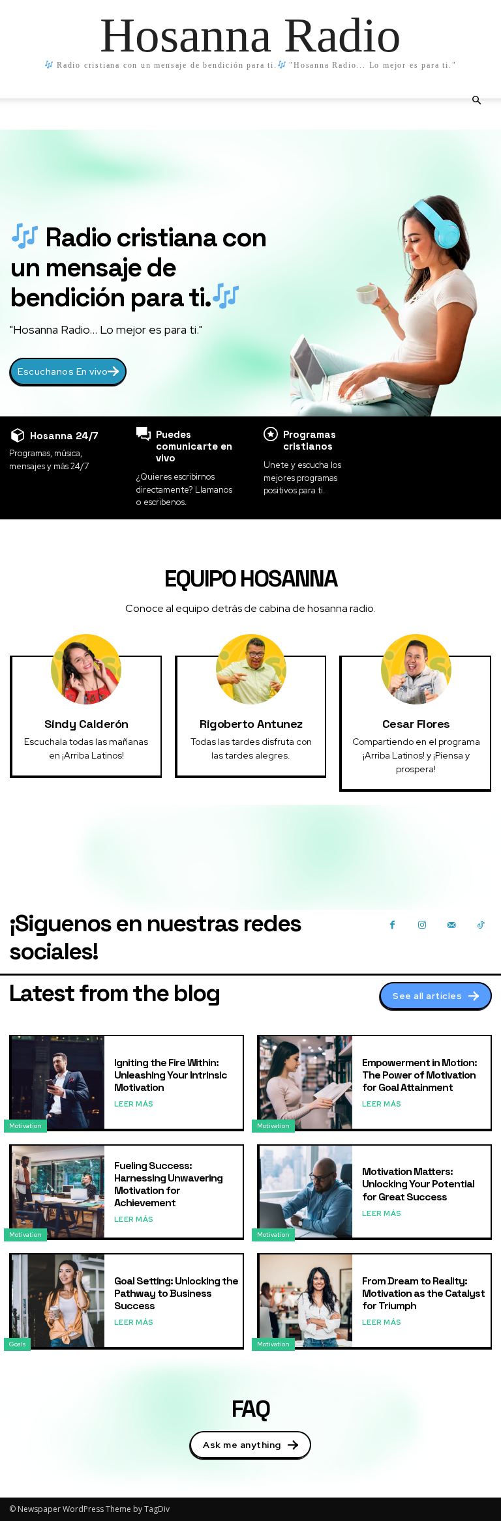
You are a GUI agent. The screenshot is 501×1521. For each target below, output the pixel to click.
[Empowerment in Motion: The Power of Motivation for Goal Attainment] (306, 1082)
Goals (17, 1344)
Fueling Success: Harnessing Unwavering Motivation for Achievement (168, 1184)
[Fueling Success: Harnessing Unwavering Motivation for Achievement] (58, 1192)
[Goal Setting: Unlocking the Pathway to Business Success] (58, 1300)
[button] (476, 100)
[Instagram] (421, 924)
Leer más (134, 1104)
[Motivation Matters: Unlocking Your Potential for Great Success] (306, 1192)
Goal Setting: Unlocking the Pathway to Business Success (176, 1293)
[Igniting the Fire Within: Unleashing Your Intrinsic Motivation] (58, 1082)
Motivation (25, 1126)
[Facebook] (392, 924)
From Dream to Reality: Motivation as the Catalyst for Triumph (423, 1293)
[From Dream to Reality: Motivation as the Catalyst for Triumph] (306, 1300)
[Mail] (451, 924)
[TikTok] (480, 924)
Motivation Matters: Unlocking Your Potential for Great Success (418, 1184)
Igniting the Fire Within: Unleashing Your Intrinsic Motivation (170, 1075)
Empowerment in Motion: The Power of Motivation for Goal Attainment (419, 1075)
